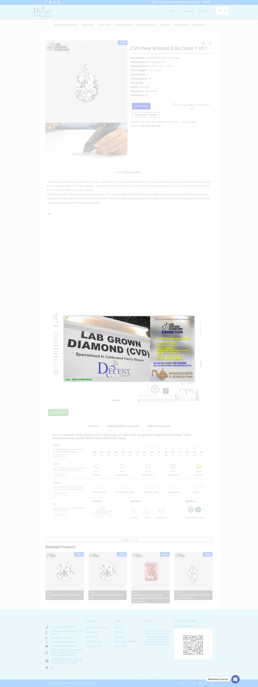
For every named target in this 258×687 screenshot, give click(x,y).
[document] (129, 343)
